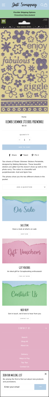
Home (24, 117)
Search (24, 337)
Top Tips (24, 362)
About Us (24, 345)
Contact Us (24, 318)
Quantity (24, 134)
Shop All (24, 341)
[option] (24, 13)
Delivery (24, 354)
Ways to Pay (24, 358)
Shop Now (24, 234)
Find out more (24, 276)
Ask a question (24, 187)
